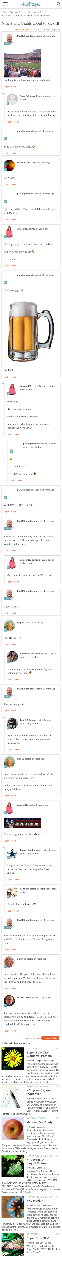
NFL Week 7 (34, 1200)
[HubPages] (31, 4)
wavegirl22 (22, 229)
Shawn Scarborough (30, 850)
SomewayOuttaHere (30, 654)
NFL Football (33, 1049)
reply (7, 87)
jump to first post (33, 1038)
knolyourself (23, 162)
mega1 (20, 622)
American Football (37, 1118)
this (24, 99)
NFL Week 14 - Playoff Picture (36, 1161)
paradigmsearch (25, 131)
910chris (24, 889)
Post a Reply (50, 1038)
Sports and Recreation (39, 1086)
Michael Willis (24, 998)
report (13, 87)
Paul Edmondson (26, 36)
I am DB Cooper (28, 720)
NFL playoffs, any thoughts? (38, 1092)
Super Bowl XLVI (38, 1238)
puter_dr (21, 959)
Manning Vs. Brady (39, 1122)
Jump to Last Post (22, 29)
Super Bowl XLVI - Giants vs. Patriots (39, 1054)
